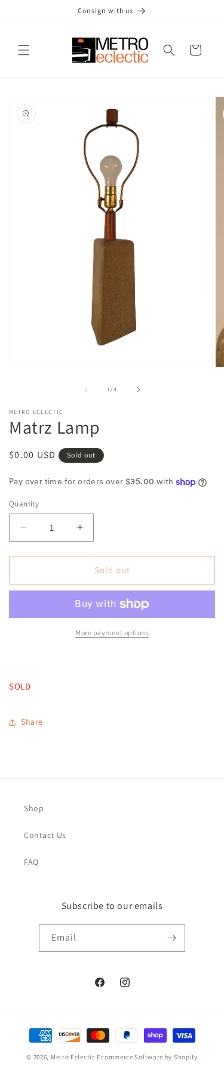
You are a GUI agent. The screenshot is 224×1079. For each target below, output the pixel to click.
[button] (24, 50)
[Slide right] (138, 389)
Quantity (24, 504)
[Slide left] (86, 389)
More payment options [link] (112, 632)
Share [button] (32, 721)
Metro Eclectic (73, 1057)
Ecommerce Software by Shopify (147, 1057)
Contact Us (45, 835)
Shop (34, 808)
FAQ (31, 862)
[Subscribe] (171, 938)
